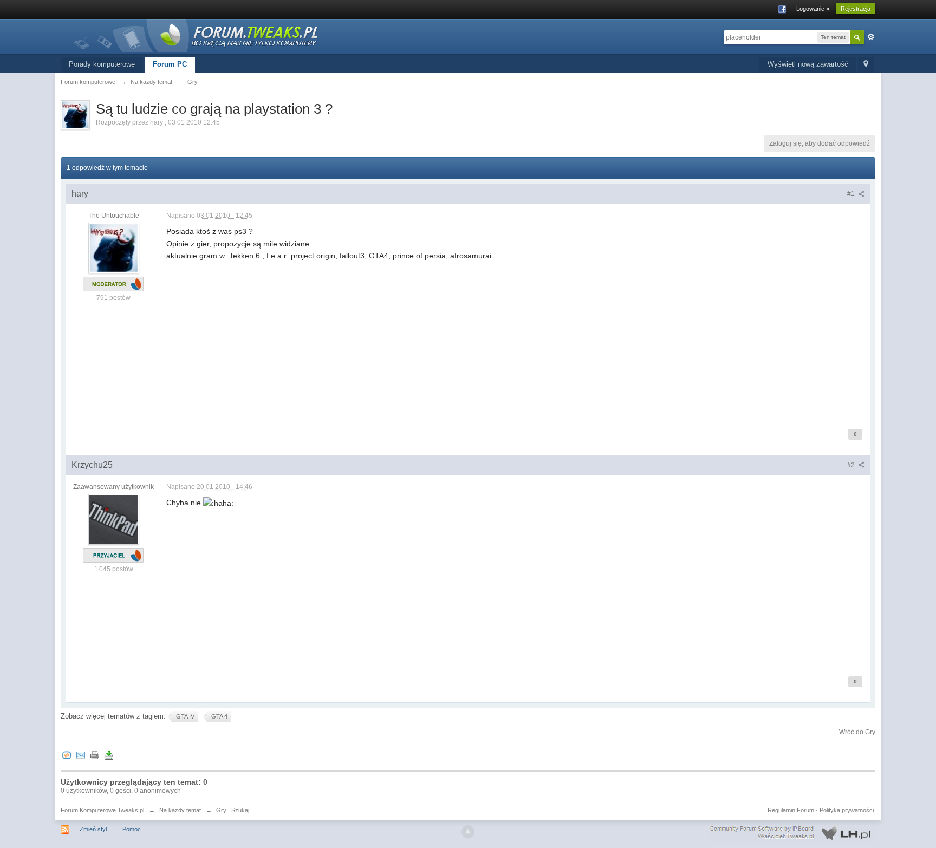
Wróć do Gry (857, 732)
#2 (851, 465)
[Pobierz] (109, 755)
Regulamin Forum (791, 810)
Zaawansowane (871, 36)
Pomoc (131, 829)
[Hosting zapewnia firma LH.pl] (792, 833)
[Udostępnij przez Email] (80, 755)
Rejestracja (855, 8)
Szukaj (240, 810)
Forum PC (170, 64)
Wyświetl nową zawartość (808, 64)
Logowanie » (812, 8)
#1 (851, 194)
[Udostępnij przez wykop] (66, 755)
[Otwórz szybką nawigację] (866, 65)
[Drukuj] (94, 755)
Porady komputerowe (102, 64)
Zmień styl (93, 829)
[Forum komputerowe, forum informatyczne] (196, 35)
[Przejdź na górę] (467, 831)
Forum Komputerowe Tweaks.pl (102, 810)
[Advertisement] (491, 338)
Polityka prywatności (847, 810)
